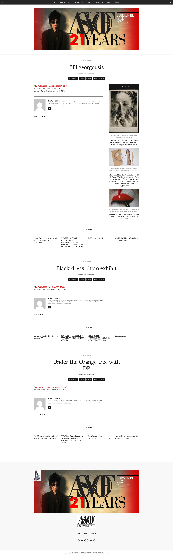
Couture (122, 168)
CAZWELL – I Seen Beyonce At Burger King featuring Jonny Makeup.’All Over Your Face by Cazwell (72, 439)
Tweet (135, 172)
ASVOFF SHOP (100, 2)
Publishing (128, 137)
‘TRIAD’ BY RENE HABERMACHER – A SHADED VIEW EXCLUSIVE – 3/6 (99, 337)
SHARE (82, 78)
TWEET (89, 78)
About (109, 2)
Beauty (111, 209)
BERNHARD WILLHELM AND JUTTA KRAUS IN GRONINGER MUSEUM (72, 337)
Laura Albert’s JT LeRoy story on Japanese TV (45, 336)
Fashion (62, 2)
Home (55, 2)
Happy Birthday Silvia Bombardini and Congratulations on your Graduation (46, 240)
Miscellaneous (86, 60)
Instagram (133, 135)
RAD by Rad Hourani (95, 238)
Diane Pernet (91, 73)
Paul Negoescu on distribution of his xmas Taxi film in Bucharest (45, 436)
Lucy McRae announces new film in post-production (126, 436)
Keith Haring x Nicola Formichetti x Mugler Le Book (99, 436)
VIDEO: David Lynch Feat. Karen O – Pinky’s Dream (126, 239)
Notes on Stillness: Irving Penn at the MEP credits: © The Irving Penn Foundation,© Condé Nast (124, 216)
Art (69, 2)
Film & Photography (123, 135)
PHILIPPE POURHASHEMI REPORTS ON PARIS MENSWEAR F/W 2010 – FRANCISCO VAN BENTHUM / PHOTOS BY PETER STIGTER (72, 242)
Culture (76, 2)
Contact (116, 2)
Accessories (115, 168)
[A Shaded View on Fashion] (86, 29)
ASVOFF (90, 2)
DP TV (83, 2)
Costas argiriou (120, 335)
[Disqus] (68, 144)
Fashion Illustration (116, 170)
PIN (96, 78)
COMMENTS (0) (73, 78)
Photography (120, 137)
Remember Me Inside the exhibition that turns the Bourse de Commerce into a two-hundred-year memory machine (123, 142)
